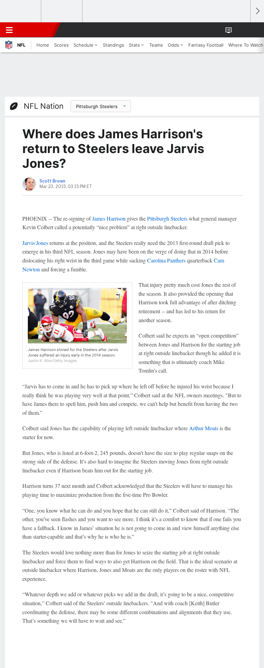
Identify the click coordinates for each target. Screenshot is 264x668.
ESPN (37, 29)
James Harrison (108, 218)
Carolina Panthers (166, 260)
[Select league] (20, 11)
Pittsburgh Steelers (167, 218)
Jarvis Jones (35, 242)
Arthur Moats (203, 428)
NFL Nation (44, 106)
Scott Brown (52, 181)
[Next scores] (257, 11)
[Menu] (9, 29)
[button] (241, 29)
